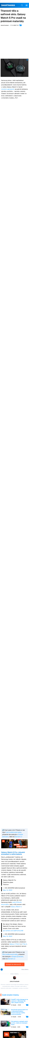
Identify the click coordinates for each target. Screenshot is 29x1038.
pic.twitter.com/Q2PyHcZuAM (13, 931)
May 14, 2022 (7, 890)
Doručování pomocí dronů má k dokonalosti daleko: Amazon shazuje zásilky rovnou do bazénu (19, 1012)
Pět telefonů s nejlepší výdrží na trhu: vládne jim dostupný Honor (19, 1023)
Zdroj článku (24, 969)
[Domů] (8, 5)
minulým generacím (7, 89)
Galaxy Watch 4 (16, 907)
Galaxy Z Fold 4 (15, 944)
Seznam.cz (18, 837)
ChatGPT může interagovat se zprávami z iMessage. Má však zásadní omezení (19, 1001)
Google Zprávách (17, 956)
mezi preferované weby (13, 832)
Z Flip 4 (24, 944)
